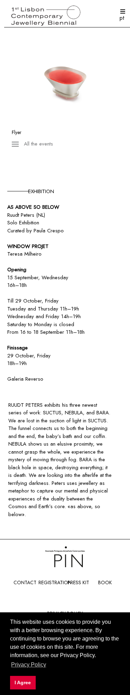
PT (122, 18)
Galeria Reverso (25, 379)
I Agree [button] (23, 682)
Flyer (16, 132)
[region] (65, 81)
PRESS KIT (78, 582)
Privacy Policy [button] (28, 665)
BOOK (105, 582)
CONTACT (25, 582)
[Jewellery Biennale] (65, 16)
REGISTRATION (54, 582)
